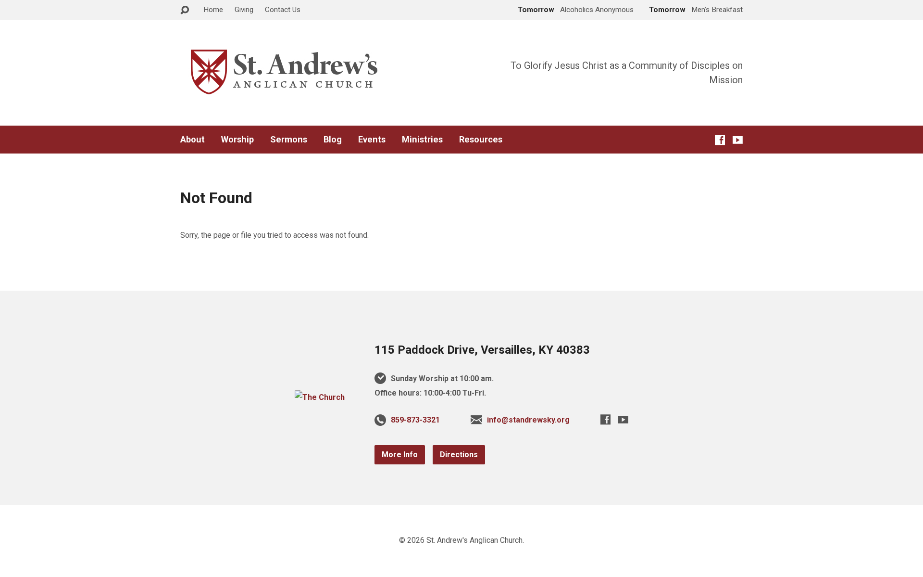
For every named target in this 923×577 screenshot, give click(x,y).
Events (372, 139)
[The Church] (320, 397)
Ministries (422, 139)
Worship (237, 139)
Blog (333, 139)
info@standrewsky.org (528, 419)
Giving (244, 9)
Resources (480, 139)
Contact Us (282, 9)
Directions (459, 454)
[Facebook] (720, 140)
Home (213, 9)
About (192, 139)
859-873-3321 (415, 419)
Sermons (288, 139)
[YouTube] (738, 140)
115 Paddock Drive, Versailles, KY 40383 (482, 350)
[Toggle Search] (184, 10)
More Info (400, 454)
